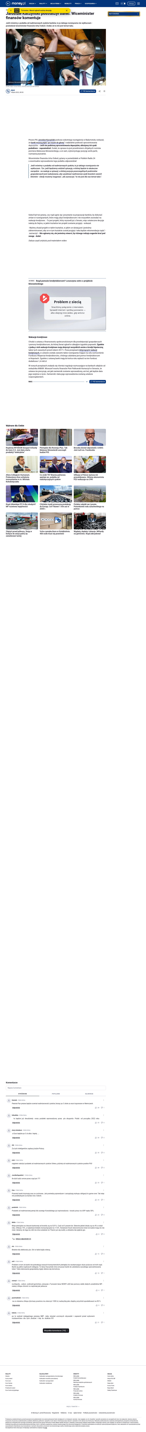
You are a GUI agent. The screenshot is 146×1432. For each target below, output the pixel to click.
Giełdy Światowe (112, 1390)
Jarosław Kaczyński (46, 140)
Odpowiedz (16, 1108)
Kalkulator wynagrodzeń (46, 1381)
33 (98, 1123)
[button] (123, 3)
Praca (77, 3)
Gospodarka (90, 3)
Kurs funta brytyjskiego (12, 1390)
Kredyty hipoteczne (78, 1386)
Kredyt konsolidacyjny (79, 1378)
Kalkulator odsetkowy (45, 1383)
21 (98, 1322)
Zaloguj (131, 3)
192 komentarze (89, 91)
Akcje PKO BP (111, 1378)
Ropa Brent (110, 1388)
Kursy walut (8, 1378)
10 (98, 1273)
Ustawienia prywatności (106, 1413)
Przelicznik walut (10, 1388)
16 (98, 1254)
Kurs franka (8, 1383)
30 (98, 1138)
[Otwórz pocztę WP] (117, 3)
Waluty (42, 3)
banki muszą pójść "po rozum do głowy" (48, 142)
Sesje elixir (110, 1383)
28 (98, 1108)
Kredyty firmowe (78, 1395)
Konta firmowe (77, 1399)
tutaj (45, 1427)
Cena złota (110, 1376)
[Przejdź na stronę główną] (8, 5)
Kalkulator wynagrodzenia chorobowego (51, 1376)
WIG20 (109, 1381)
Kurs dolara (8, 1385)
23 (98, 1215)
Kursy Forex (110, 1385)
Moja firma (54, 3)
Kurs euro (8, 1381)
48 (98, 1168)
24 (98, 1200)
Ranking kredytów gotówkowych (82, 1382)
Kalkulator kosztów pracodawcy (48, 1378)
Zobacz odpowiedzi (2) (23, 1239)
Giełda (31, 3)
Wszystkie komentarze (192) (55, 1331)
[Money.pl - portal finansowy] (20, 3)
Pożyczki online (77, 1391)
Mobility (68, 3)
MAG (13, 90)
